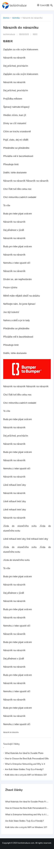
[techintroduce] (15, 5)
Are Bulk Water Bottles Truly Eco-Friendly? (24, 769)
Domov (6, 18)
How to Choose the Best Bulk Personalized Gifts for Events (27, 808)
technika (16, 18)
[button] (47, 5)
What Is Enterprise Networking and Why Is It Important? (27, 814)
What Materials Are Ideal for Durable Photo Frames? (27, 801)
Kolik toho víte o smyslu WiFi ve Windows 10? (26, 775)
